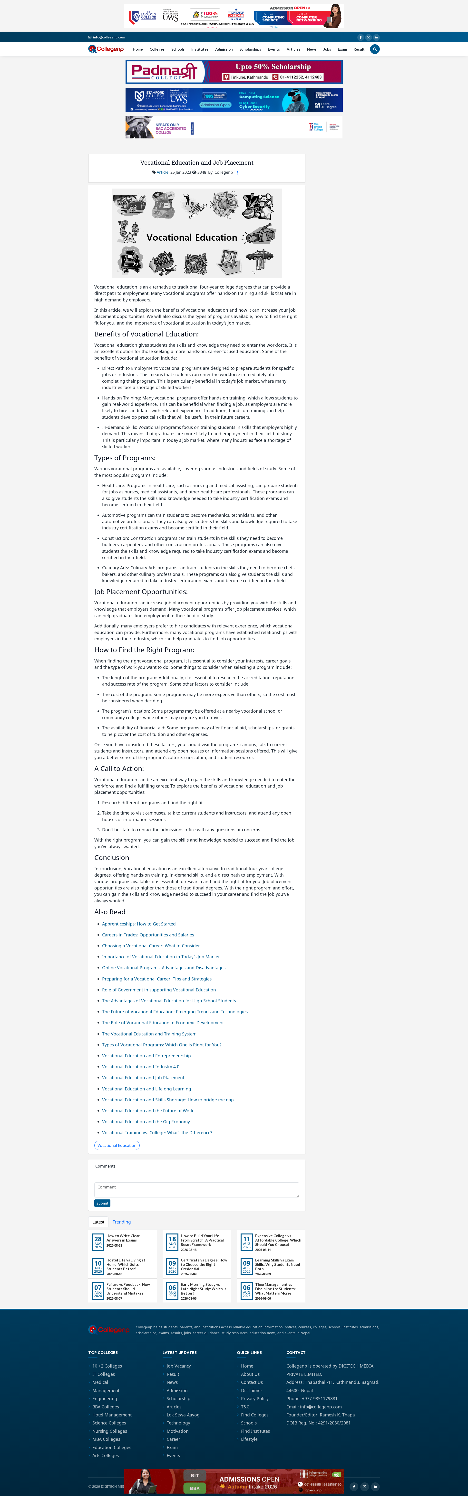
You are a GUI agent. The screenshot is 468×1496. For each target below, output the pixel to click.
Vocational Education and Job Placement (143, 1077)
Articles (293, 49)
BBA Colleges (105, 1407)
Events (274, 49)
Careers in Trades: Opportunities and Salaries (148, 935)
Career (173, 1439)
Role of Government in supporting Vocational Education (159, 990)
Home (138, 49)
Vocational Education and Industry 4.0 (140, 1067)
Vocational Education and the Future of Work (147, 1111)
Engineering (104, 1398)
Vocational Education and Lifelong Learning (146, 1089)
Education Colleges (111, 1447)
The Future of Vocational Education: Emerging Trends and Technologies (175, 1012)
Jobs (327, 49)
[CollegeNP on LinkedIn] (376, 37)
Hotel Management (112, 1415)
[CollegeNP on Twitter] (368, 37)
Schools (178, 49)
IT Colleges (103, 1374)
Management (105, 1390)
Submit (102, 1203)
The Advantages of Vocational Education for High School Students (169, 1001)
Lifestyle (249, 1439)
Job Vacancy (179, 1366)
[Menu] (237, 172)
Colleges (157, 49)
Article (162, 172)
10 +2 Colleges (107, 1366)
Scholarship (178, 1398)
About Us (250, 1374)
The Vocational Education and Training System (149, 1034)
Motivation (178, 1431)
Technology (178, 1423)
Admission (224, 49)
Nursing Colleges (109, 1431)
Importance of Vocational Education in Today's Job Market (161, 957)
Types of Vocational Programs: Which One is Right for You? (162, 1045)
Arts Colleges (105, 1455)
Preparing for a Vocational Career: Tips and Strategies (157, 979)
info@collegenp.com (109, 37)
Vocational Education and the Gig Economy (146, 1121)
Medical (100, 1382)
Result (359, 49)
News (312, 49)
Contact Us (252, 1382)
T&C (245, 1407)
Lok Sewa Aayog (183, 1415)
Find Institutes (255, 1431)
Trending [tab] (122, 1222)
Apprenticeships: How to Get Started (139, 924)
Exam (342, 49)
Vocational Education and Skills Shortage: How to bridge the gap (168, 1100)
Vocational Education (117, 1145)
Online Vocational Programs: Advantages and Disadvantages (163, 967)
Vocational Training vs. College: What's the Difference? (157, 1132)
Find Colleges (254, 1415)
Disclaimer (251, 1390)
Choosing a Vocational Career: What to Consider (151, 946)
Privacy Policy (255, 1398)
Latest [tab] (98, 1222)
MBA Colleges (106, 1439)
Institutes (199, 49)
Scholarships (250, 49)
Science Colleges (109, 1423)
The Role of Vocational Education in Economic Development (163, 1022)
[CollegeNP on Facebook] (360, 37)
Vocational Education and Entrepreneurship (146, 1056)
